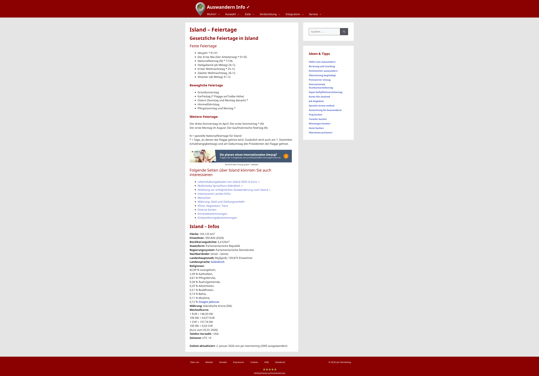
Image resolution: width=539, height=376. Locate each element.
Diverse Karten (207, 209)
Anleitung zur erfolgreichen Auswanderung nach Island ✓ (234, 190)
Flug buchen (315, 114)
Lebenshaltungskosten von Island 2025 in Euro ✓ (229, 182)
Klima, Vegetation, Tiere (213, 206)
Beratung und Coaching (322, 66)
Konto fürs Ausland (319, 96)
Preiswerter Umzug (320, 79)
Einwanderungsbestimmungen (217, 217)
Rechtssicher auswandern (323, 70)
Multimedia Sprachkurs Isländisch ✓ (220, 186)
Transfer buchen (318, 119)
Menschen (204, 198)
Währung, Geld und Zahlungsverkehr (221, 201)
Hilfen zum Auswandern (322, 61)
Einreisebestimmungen (212, 214)
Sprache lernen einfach (321, 105)
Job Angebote (316, 101)
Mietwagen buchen (319, 123)
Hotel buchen (316, 128)
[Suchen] (344, 31)
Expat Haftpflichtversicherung (325, 92)
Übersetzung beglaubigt (322, 75)
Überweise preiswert (320, 132)
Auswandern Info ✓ (228, 7)
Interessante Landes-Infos (214, 194)
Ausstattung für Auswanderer (325, 110)
